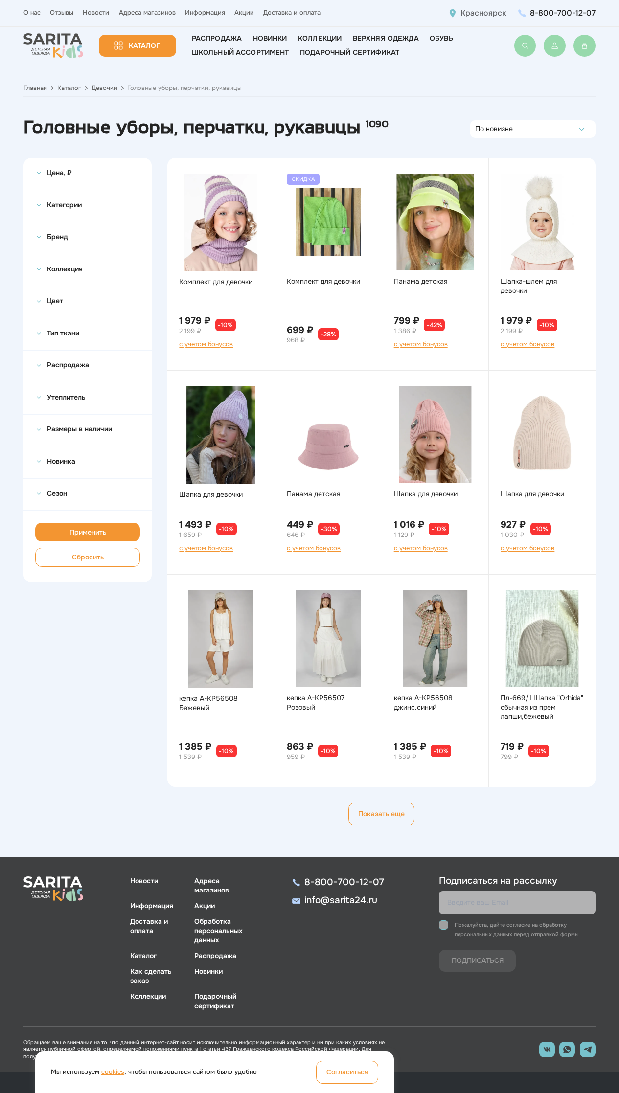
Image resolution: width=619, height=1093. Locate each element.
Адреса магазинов (147, 13)
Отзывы (61, 13)
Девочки (104, 88)
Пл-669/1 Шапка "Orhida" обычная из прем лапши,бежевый (542, 707)
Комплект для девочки (215, 281)
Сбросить (88, 557)
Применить (87, 532)
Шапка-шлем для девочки (529, 286)
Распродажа (217, 38)
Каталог (144, 45)
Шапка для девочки (211, 494)
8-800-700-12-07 (563, 13)
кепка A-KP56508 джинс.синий (423, 702)
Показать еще (381, 813)
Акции (244, 13)
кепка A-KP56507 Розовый (315, 702)
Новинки (270, 38)
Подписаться (478, 960)
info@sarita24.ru (340, 900)
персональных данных (483, 934)
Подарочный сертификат (349, 52)
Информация (205, 13)
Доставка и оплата (292, 13)
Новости (96, 13)
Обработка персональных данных (218, 930)
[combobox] (478, 129)
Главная (35, 88)
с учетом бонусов (206, 344)
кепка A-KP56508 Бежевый (208, 703)
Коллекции (320, 38)
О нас (32, 13)
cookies (112, 1072)
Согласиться (347, 1072)
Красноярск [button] (483, 13)
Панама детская (420, 281)
